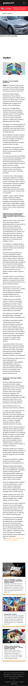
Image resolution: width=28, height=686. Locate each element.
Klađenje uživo (11, 538)
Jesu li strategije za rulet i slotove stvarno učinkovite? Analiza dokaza (13, 581)
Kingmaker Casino (10, 614)
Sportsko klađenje (12, 540)
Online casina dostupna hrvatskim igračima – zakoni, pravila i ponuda (13, 647)
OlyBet (18, 538)
